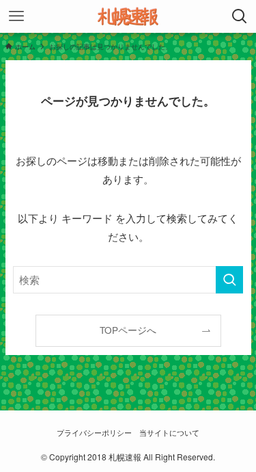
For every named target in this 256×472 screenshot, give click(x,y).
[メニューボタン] (16, 16)
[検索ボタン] (239, 16)
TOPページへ (128, 330)
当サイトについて (169, 432)
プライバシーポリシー (94, 432)
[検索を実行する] (229, 279)
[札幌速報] (128, 16)
